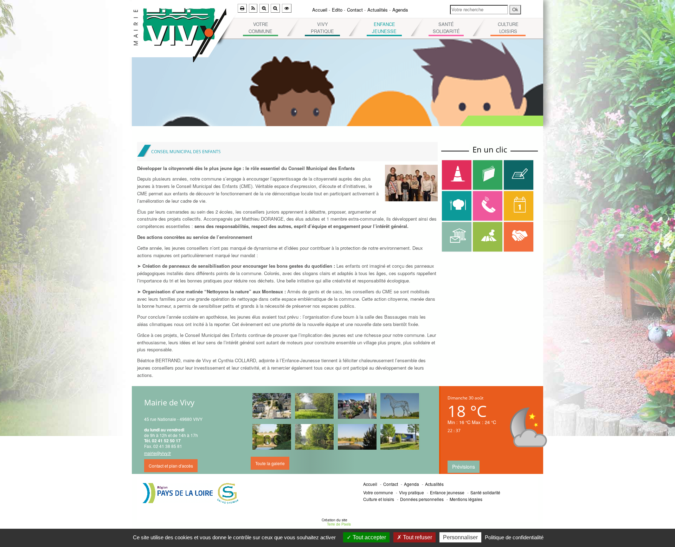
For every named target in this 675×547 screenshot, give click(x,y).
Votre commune (260, 27)
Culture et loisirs (378, 499)
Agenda (400, 9)
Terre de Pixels (339, 524)
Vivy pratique (322, 27)
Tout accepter (368, 537)
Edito (337, 9)
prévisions (463, 466)
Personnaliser (460, 537)
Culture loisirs (508, 27)
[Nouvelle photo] (272, 406)
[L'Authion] (314, 437)
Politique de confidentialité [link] (514, 537)
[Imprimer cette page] (242, 8)
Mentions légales (466, 499)
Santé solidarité (446, 27)
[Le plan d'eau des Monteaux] (357, 437)
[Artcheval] (400, 406)
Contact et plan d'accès (171, 466)
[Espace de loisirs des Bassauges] (400, 437)
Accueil (319, 9)
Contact (355, 9)
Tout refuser (416, 537)
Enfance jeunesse (384, 27)
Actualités (377, 9)
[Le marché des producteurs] (357, 406)
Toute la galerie (270, 463)
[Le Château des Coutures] (314, 406)
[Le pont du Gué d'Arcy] (272, 437)
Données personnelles (422, 499)
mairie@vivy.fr (157, 453)
